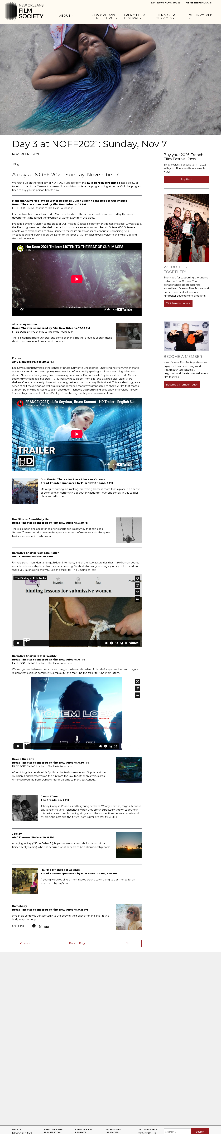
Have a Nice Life (23, 759)
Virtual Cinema (37, 186)
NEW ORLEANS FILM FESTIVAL (103, 17)
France (17, 358)
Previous (25, 943)
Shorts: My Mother (24, 324)
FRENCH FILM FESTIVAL (134, 17)
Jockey (17, 833)
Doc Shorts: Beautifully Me (30, 519)
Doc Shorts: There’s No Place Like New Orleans (73, 479)
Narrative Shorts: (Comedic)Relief (35, 552)
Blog (16, 164)
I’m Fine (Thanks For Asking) (60, 869)
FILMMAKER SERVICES (165, 17)
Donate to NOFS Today (165, 2)
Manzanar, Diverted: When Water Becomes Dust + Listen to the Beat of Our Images (69, 200)
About (65, 15)
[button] (34, 926)
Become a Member (183, 356)
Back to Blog (77, 943)
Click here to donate (178, 303)
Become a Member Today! (182, 384)
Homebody (19, 906)
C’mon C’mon (50, 796)
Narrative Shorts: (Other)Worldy (34, 656)
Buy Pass (186, 179)
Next (129, 943)
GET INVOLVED (201, 15)
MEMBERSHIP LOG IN (199, 2)
